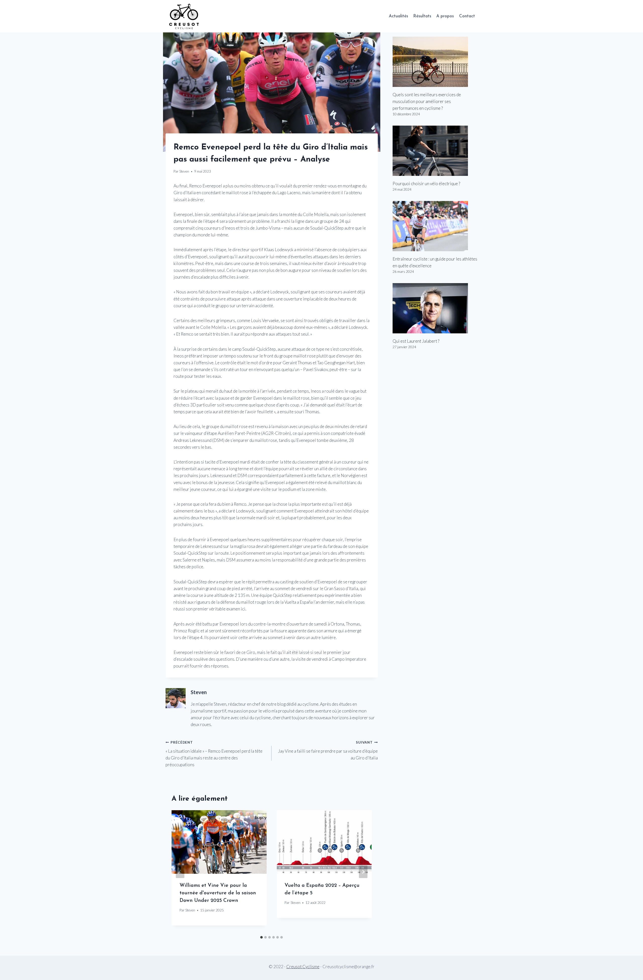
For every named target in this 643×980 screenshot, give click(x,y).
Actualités (398, 16)
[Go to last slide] (180, 871)
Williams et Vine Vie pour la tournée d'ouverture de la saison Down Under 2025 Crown (218, 893)
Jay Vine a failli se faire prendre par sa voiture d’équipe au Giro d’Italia (328, 750)
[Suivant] (363, 871)
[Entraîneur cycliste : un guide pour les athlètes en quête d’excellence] (435, 226)
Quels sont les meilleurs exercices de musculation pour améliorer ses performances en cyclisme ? (427, 101)
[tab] (261, 937)
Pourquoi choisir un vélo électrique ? (426, 183)
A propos (445, 16)
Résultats (422, 16)
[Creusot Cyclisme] (184, 16)
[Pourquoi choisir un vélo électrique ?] (435, 151)
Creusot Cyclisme (302, 966)
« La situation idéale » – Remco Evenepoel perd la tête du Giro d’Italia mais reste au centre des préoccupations (214, 753)
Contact (467, 16)
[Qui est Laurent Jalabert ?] (435, 308)
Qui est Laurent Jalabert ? (416, 341)
